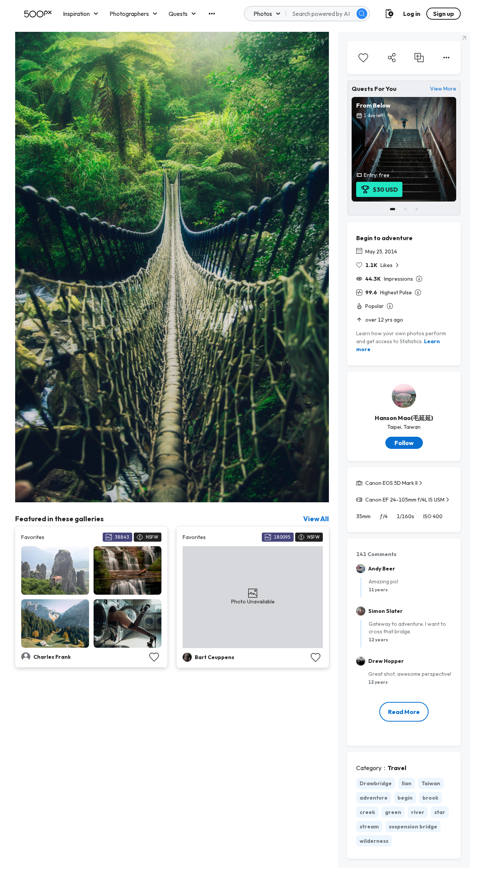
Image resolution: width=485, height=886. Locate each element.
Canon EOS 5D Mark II (391, 483)
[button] (362, 14)
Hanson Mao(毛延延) (404, 418)
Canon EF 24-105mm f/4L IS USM (404, 499)
